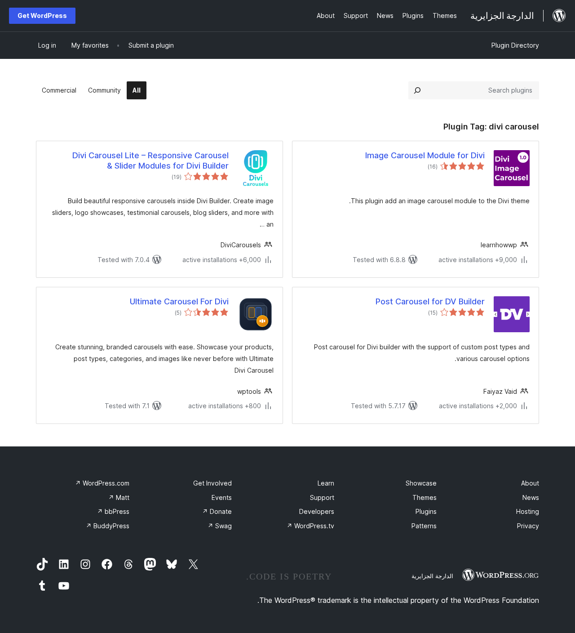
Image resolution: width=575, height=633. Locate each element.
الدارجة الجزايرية (432, 576)
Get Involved (212, 483)
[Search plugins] (417, 90)
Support (322, 497)
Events (222, 497)
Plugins (426, 511)
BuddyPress (107, 526)
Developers (316, 511)
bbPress (113, 511)
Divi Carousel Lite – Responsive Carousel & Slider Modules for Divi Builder (150, 160)
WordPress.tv (310, 526)
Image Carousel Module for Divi (425, 155)
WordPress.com (102, 483)
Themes (424, 497)
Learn (326, 483)
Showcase (421, 483)
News (530, 497)
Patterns (424, 526)
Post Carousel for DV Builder (430, 301)
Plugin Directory (515, 45)
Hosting (527, 511)
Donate (217, 511)
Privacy (528, 526)
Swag (220, 526)
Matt (118, 497)
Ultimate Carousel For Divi (179, 301)
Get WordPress (42, 15)
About (530, 483)
